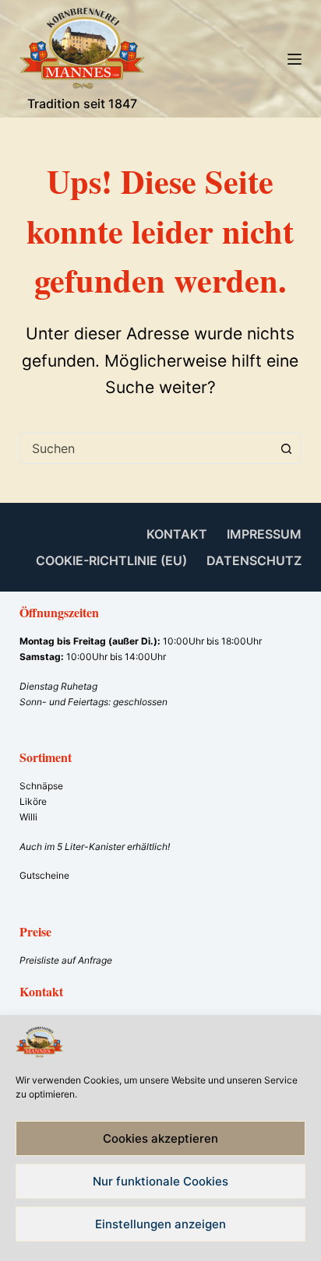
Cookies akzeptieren (160, 1138)
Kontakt (176, 534)
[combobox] (146, 448)
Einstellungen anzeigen (160, 1224)
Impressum (264, 534)
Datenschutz (254, 560)
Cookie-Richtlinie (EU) (111, 560)
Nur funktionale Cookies (160, 1181)
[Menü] (294, 59)
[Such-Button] (286, 448)
